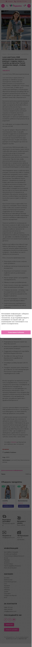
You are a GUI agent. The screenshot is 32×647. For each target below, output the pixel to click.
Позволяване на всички (16, 332)
